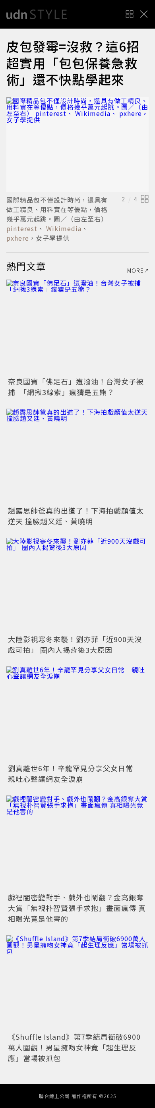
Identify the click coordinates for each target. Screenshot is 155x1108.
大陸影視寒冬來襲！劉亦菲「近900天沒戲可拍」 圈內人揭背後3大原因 (75, 644)
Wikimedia (62, 228)
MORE (135, 270)
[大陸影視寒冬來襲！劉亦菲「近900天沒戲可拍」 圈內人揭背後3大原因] (77, 585)
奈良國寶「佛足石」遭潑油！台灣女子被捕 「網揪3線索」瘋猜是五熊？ (76, 386)
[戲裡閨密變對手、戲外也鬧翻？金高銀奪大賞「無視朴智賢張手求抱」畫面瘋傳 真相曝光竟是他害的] (77, 842)
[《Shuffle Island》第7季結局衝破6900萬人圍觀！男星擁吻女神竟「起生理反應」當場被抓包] (77, 982)
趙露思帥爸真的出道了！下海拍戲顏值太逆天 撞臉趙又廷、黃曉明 (76, 515)
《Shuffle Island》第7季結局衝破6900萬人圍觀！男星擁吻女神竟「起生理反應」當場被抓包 (74, 1047)
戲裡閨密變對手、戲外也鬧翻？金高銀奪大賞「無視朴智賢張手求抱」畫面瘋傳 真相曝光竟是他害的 (77, 908)
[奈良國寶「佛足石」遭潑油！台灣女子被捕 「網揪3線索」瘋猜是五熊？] (77, 327)
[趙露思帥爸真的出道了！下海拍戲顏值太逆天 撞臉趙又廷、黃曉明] (77, 456)
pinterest (21, 228)
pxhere (17, 238)
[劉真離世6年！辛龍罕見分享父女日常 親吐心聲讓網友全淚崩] (77, 713)
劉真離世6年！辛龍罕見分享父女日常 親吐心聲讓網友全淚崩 (74, 773)
